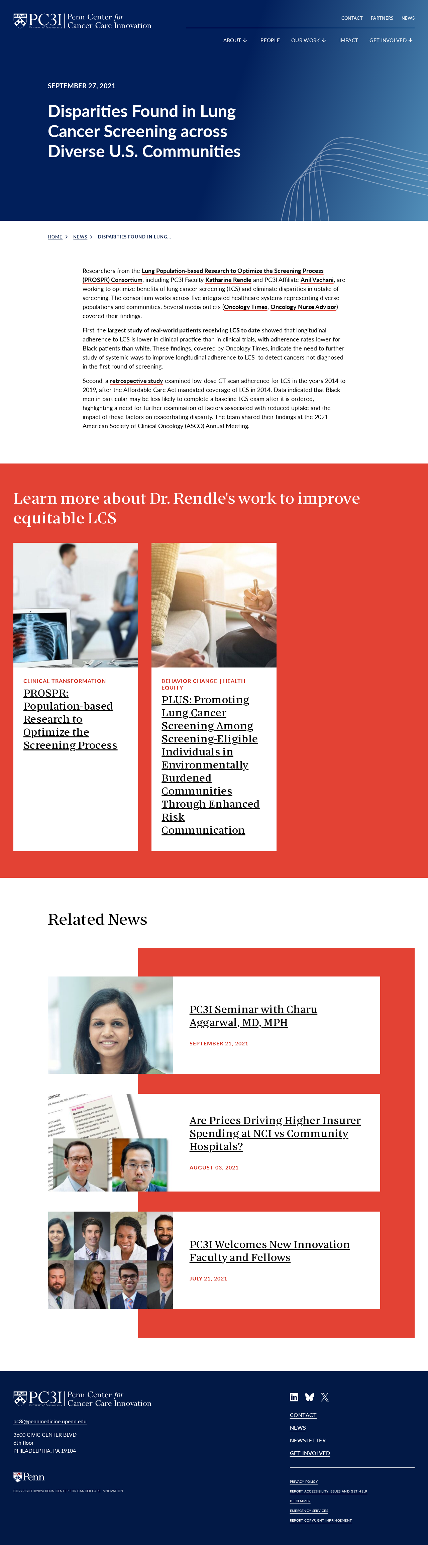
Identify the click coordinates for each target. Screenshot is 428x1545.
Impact (348, 39)
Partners (382, 18)
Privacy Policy (304, 1481)
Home (55, 236)
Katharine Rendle (228, 279)
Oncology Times (246, 306)
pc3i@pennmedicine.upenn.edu (50, 1421)
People (270, 39)
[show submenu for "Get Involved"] (411, 41)
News (408, 18)
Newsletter (308, 1440)
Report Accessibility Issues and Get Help (328, 1491)
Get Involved (310, 1453)
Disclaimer (300, 1501)
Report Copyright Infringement (321, 1520)
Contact (352, 18)
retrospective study (136, 380)
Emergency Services (309, 1510)
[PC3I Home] (82, 20)
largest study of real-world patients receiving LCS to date (184, 330)
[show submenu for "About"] (245, 41)
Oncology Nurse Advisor (303, 306)
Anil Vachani (317, 279)
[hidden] (110, 1025)
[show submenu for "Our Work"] (324, 41)
